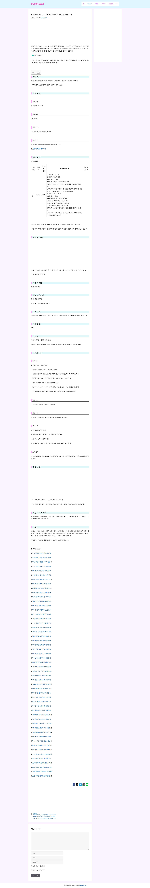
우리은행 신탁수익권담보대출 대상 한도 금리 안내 (44, 818)
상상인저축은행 (44, 814)
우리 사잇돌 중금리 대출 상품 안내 (41, 653)
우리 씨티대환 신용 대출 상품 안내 (41, 706)
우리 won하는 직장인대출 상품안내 (41, 741)
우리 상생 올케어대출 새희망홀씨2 (41, 675)
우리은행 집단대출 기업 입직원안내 (41, 745)
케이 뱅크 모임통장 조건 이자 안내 (41, 584)
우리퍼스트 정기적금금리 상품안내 (41, 601)
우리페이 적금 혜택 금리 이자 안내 (41, 618)
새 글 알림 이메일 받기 (39, 870)
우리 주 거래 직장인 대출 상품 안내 (41, 758)
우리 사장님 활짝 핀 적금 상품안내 (41, 605)
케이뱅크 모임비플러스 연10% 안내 (41, 579)
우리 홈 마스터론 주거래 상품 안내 (41, 658)
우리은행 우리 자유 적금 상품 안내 (41, 636)
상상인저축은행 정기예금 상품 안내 (41, 763)
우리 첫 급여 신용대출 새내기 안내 (41, 736)
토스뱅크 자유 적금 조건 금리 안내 (41, 557)
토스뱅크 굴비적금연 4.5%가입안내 (41, 562)
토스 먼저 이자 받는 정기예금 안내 (41, 570)
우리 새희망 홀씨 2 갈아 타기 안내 (41, 693)
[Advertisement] (46, 32)
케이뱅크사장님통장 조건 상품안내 (41, 588)
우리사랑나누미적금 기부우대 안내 (41, 632)
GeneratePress (82, 885)
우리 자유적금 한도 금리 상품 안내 (41, 640)
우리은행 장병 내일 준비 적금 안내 (41, 627)
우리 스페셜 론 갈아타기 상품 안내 (41, 697)
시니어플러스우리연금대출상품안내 (42, 754)
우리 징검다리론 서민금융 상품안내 (41, 749)
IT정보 (103, 4)
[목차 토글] (37, 72)
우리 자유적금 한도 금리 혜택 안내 (41, 645)
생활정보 (89, 4)
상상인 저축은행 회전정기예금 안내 (41, 776)
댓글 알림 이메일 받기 (39, 866)
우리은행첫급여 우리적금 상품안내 (41, 623)
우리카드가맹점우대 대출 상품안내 (41, 671)
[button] (116, 4)
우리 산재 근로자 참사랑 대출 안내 (41, 667)
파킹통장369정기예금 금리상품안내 (42, 771)
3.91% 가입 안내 (36, 814)
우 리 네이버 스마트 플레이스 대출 (41, 701)
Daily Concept (37, 4)
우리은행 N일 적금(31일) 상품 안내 (41, 575)
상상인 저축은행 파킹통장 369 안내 (41, 767)
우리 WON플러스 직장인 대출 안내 (41, 710)
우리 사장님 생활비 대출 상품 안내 (41, 680)
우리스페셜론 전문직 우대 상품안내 (41, 728)
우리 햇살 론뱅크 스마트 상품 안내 (41, 719)
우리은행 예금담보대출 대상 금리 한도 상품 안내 (44, 816)
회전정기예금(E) (52, 814)
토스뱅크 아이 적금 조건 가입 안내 (41, 553)
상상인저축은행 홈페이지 (39, 149)
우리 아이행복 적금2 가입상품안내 (41, 610)
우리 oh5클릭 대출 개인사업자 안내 (41, 732)
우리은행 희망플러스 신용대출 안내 (41, 715)
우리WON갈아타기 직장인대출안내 (41, 684)
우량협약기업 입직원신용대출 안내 (41, 662)
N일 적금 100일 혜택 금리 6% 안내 (41, 597)
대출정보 (97, 4)
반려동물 (111, 4)
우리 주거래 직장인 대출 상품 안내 (41, 649)
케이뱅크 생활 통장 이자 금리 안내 (41, 592)
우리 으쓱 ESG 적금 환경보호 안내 (41, 614)
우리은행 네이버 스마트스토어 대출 (41, 723)
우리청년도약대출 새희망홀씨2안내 (41, 688)
